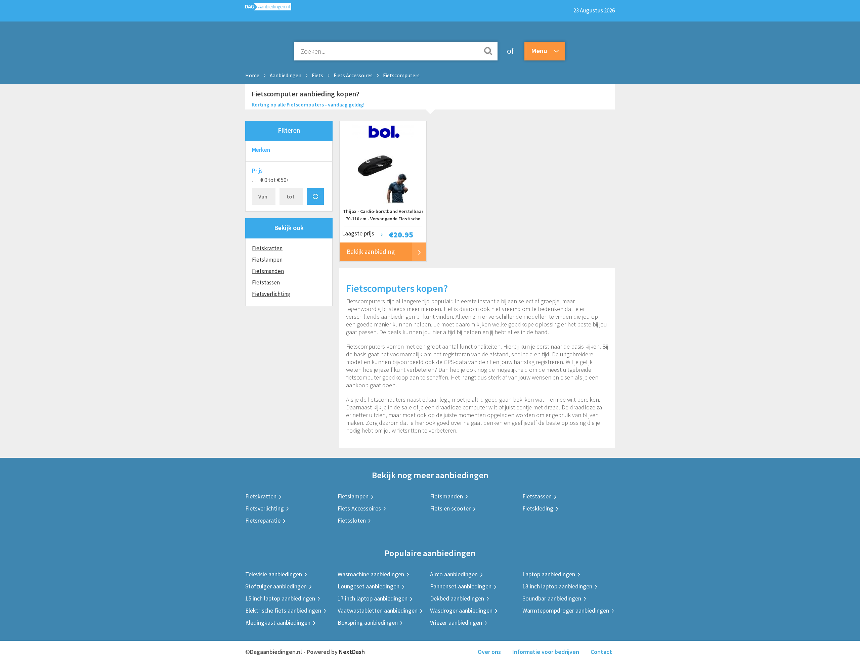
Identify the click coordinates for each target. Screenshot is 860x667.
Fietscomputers (401, 75)
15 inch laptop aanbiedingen (280, 598)
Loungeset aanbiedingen (368, 586)
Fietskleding (537, 508)
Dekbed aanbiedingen (457, 598)
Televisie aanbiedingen (273, 574)
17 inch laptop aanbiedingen (372, 598)
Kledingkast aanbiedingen (277, 622)
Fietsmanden (268, 271)
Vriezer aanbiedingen (456, 622)
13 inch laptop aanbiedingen (557, 586)
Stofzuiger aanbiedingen (276, 586)
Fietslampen (267, 259)
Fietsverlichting (271, 294)
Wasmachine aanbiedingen (371, 574)
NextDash (352, 652)
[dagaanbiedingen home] (268, 8)
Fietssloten (352, 520)
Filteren (289, 130)
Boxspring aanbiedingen (368, 622)
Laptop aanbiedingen (548, 574)
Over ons (489, 652)
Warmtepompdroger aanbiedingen (565, 610)
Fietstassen (266, 282)
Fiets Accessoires (353, 75)
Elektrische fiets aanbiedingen (283, 610)
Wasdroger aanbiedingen (461, 610)
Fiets (317, 75)
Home (252, 75)
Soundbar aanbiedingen (551, 598)
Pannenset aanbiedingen (460, 586)
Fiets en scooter (450, 508)
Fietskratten (267, 248)
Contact (601, 652)
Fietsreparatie (263, 520)
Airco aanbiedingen (454, 574)
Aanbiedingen (285, 75)
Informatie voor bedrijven (545, 652)
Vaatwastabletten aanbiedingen (378, 610)
